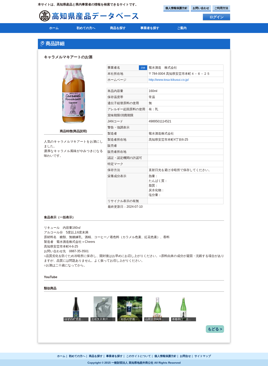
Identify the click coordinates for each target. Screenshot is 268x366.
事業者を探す (149, 28)
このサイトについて (138, 356)
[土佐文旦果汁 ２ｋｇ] (102, 308)
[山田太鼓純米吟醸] (156, 308)
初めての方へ (86, 28)
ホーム (54, 28)
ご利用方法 (221, 8)
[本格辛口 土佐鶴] (183, 308)
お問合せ (185, 356)
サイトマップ (202, 356)
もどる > (215, 329)
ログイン (217, 17)
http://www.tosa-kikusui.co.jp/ (169, 79)
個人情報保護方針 (176, 8)
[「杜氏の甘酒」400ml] (129, 308)
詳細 (143, 67)
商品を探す (118, 28)
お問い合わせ (201, 8)
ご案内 (182, 28)
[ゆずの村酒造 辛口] (76, 308)
